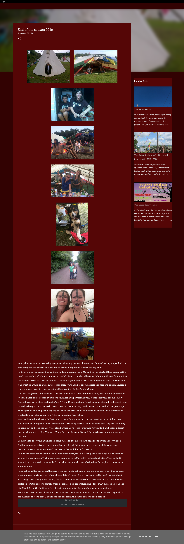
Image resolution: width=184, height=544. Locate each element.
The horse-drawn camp (145, 205)
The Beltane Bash (142, 109)
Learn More (144, 536)
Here (36, 496)
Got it (157, 536)
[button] (19, 39)
